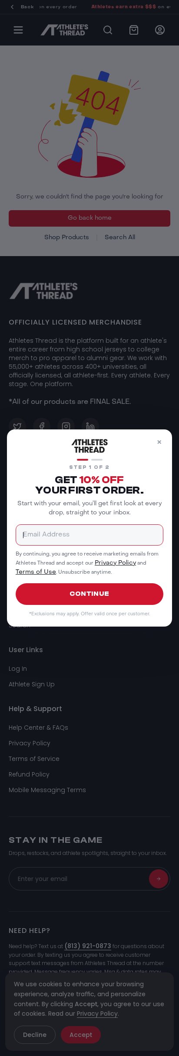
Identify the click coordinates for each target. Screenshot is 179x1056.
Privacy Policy (115, 562)
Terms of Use (36, 572)
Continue (89, 594)
